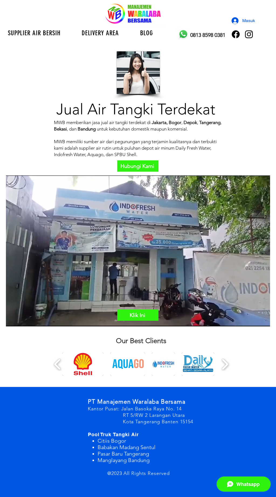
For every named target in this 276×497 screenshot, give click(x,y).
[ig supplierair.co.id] (249, 34)
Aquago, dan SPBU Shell (111, 154)
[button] (100, 33)
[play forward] (225, 364)
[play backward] (57, 364)
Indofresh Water (69, 154)
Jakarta (159, 122)
